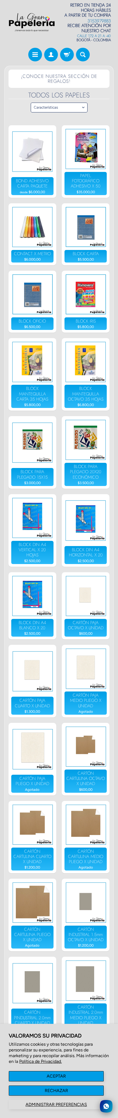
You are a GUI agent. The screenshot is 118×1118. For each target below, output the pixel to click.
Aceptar (56, 1076)
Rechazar (56, 1090)
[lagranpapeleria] (31, 22)
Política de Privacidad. (40, 1061)
